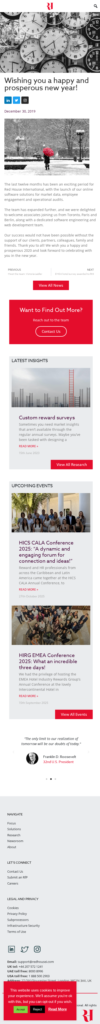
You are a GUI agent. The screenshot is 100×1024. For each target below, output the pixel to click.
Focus (11, 823)
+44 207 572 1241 (31, 966)
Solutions (14, 829)
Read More (57, 1009)
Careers (12, 883)
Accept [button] (21, 1009)
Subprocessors (18, 920)
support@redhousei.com (36, 961)
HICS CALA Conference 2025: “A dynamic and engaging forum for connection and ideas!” (46, 551)
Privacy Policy (17, 913)
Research (13, 835)
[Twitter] (16, 100)
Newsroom (15, 841)
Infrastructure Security (23, 925)
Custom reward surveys (47, 417)
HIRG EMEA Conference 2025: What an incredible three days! (48, 661)
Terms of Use (16, 931)
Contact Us (51, 331)
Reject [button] (37, 1009)
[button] (13, 752)
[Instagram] (25, 100)
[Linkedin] (8, 100)
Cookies (13, 908)
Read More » (28, 446)
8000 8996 (36, 971)
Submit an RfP (17, 877)
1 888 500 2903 (39, 976)
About (11, 847)
